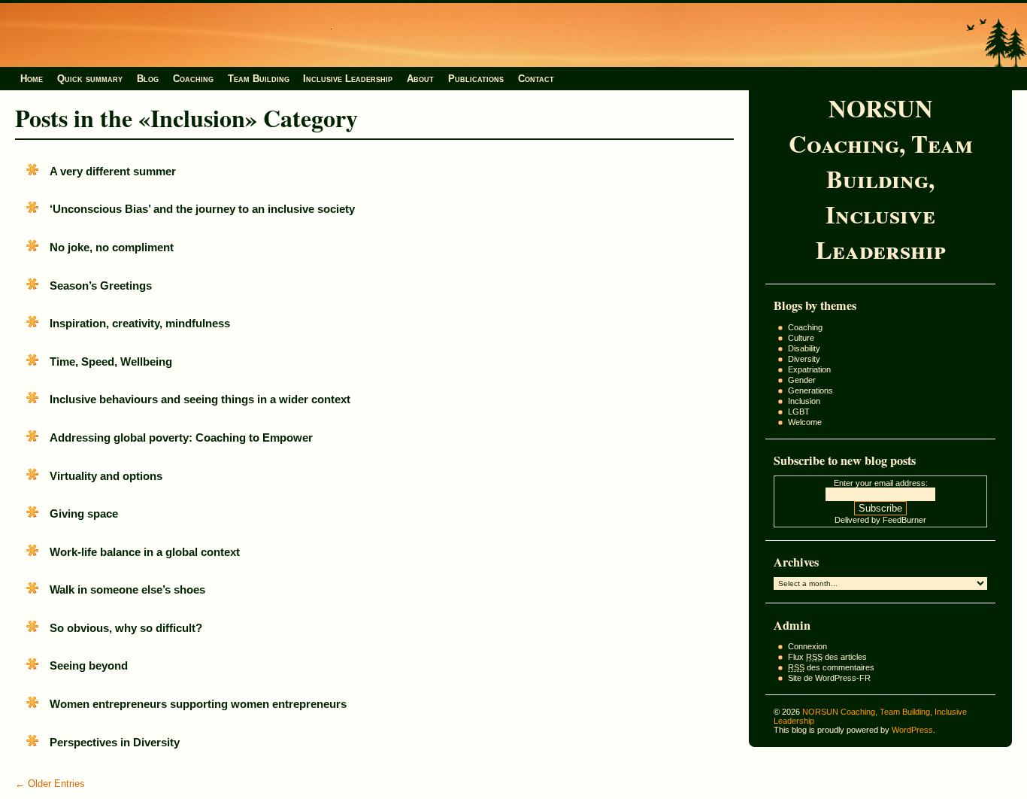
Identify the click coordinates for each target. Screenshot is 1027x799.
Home (31, 78)
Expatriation (809, 369)
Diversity (804, 358)
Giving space (84, 513)
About (420, 78)
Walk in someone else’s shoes (127, 589)
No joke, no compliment (112, 247)
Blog (148, 78)
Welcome (805, 422)
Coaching (193, 78)
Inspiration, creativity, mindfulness (140, 323)
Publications (476, 78)
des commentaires (831, 667)
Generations (810, 390)
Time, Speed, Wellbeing (111, 361)
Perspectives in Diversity (115, 742)
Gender (802, 379)
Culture (801, 337)
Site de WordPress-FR (829, 677)
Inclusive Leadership (347, 78)
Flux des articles (827, 656)
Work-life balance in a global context (145, 551)
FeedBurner (904, 519)
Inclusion (804, 401)
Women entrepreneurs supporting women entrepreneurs (198, 703)
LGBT (799, 411)
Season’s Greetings (101, 285)
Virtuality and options (106, 475)
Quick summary (90, 78)
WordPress (912, 729)
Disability (804, 348)
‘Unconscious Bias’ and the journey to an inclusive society (202, 208)
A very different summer (113, 171)
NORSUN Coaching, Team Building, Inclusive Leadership (881, 178)
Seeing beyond (89, 665)
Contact (536, 78)
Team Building (258, 78)
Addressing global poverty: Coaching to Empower (181, 437)
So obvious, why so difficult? (126, 627)
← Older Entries (50, 783)
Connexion (807, 646)
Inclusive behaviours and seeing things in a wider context (200, 399)
